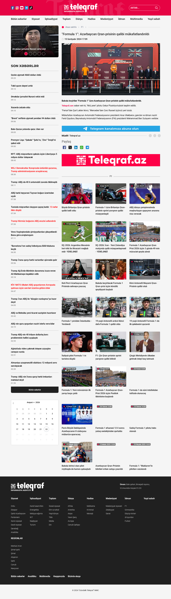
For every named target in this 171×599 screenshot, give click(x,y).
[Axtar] (156, 7)
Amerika (71, 510)
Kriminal (90, 510)
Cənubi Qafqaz (74, 525)
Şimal (13, 553)
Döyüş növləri (130, 513)
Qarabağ (14, 528)
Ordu (13, 506)
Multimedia (136, 19)
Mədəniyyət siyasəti (114, 506)
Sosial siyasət (54, 506)
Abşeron (14, 557)
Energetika (34, 510)
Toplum (67, 19)
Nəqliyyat (34, 521)
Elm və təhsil (54, 510)
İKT (31, 517)
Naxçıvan (15, 568)
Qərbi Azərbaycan (18, 513)
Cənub (13, 565)
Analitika (14, 532)
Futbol (127, 521)
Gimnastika (129, 510)
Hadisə (91, 19)
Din (50, 525)
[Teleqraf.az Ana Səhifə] (81, 8)
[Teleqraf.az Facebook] (12, 8)
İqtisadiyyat (51, 19)
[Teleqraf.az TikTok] (31, 8)
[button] (26, 53)
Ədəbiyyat (110, 510)
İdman (121, 19)
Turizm (33, 525)
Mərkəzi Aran (16, 546)
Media (51, 521)
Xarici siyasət (16, 521)
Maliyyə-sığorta (36, 513)
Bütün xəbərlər (19, 19)
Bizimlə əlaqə (74, 576)
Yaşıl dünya (53, 513)
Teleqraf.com (67, 105)
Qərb (13, 561)
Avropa (71, 521)
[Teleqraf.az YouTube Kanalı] (111, 160)
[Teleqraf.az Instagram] (17, 8)
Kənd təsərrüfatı (36, 506)
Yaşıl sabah (154, 19)
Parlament (15, 517)
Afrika (70, 506)
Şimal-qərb (15, 550)
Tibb (51, 517)
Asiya (70, 513)
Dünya (79, 19)
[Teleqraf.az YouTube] (22, 8)
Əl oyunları (129, 517)
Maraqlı (90, 513)
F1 (126, 506)
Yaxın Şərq (72, 517)
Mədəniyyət (106, 19)
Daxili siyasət (16, 525)
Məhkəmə (91, 506)
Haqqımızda (59, 576)
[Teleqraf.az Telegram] (26, 8)
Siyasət (36, 19)
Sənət (108, 513)
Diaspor (14, 510)
